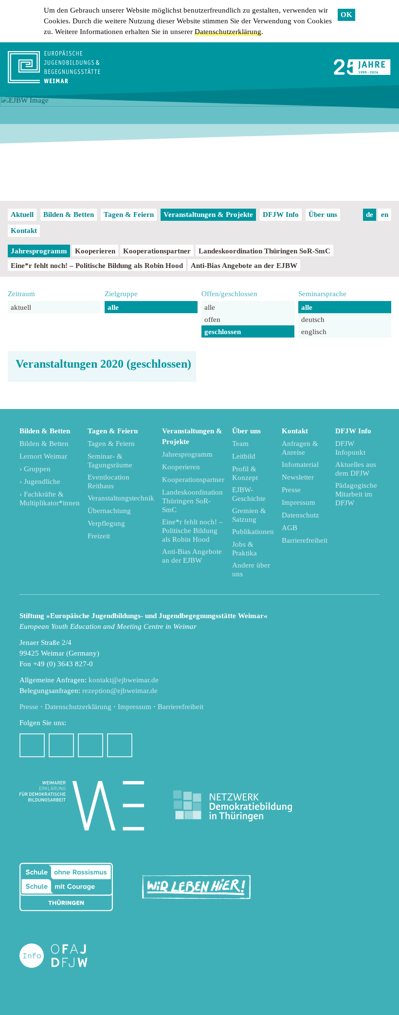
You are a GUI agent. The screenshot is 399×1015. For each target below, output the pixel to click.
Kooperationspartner (157, 251)
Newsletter (298, 477)
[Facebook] (32, 745)
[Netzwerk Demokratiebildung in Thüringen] (232, 806)
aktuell (21, 307)
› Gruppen (35, 469)
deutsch (313, 319)
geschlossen (222, 332)
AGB (289, 528)
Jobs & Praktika (244, 548)
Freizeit (99, 536)
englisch (313, 332)
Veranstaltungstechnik (121, 498)
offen (212, 319)
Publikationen (253, 531)
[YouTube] (90, 745)
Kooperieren (95, 251)
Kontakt (24, 230)
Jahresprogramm (39, 251)
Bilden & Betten (68, 214)
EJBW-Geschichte (249, 494)
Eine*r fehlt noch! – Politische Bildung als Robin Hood (97, 265)
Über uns (322, 214)
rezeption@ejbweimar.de (120, 690)
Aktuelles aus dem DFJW (355, 469)
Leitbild (243, 456)
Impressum (298, 502)
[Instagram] (61, 745)
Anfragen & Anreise (300, 448)
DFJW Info (281, 214)
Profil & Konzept (245, 473)
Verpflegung (106, 523)
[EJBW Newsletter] (119, 745)
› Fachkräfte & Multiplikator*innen (49, 498)
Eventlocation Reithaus (108, 481)
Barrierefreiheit (304, 540)
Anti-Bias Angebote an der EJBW (244, 265)
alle (113, 307)
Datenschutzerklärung (228, 32)
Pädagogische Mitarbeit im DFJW (356, 494)
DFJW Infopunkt (350, 448)
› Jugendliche (39, 481)
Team (240, 443)
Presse (291, 490)
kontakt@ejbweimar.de (124, 680)
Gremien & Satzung (249, 515)
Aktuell (22, 214)
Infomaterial (300, 464)
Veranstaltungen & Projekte (208, 214)
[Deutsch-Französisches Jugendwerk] (63, 956)
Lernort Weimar (43, 456)
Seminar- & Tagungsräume (110, 460)
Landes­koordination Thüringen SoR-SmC (264, 251)
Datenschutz (300, 515)
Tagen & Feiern (129, 214)
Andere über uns (251, 569)
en (384, 214)
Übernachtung (109, 511)
